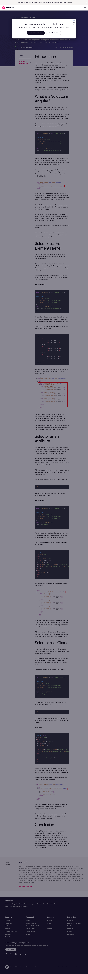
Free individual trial (36, 33)
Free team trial (53, 33)
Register (69, 2)
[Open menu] (85, 8)
